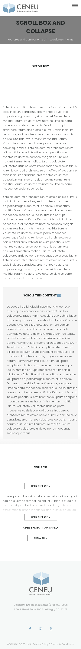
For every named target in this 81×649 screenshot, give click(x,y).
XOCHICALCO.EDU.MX (19, 644)
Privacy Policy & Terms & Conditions (53, 644)
